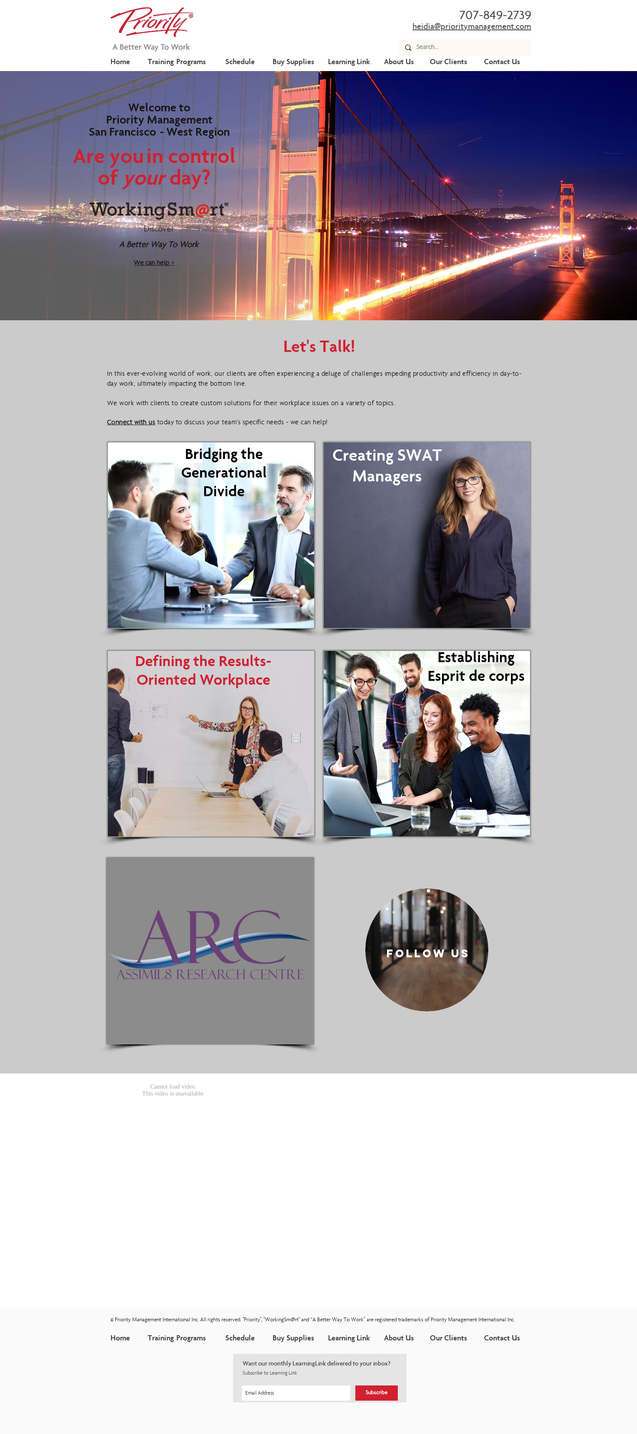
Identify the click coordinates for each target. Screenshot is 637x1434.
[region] (426, 949)
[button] (211, 535)
